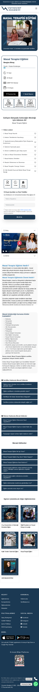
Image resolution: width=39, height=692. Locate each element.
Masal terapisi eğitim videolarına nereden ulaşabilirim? (15, 476)
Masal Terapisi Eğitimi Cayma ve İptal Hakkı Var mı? (17, 427)
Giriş (6, 230)
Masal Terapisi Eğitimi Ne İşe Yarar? (14, 451)
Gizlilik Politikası (6, 620)
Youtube (24, 627)
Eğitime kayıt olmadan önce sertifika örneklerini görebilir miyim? (17, 385)
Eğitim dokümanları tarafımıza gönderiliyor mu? (17, 483)
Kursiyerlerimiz (5, 602)
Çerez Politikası (6, 624)
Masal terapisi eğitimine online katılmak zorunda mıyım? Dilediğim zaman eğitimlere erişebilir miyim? (17, 469)
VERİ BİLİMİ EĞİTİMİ (7, 578)
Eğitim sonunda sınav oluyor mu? (13, 488)
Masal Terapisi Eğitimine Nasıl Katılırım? (15, 462)
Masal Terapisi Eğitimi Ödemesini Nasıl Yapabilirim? (15, 420)
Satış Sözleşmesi (6, 617)
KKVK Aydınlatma (6, 627)
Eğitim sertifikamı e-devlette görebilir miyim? (16, 391)
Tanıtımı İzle (12, 94)
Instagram (25, 620)
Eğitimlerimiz (5, 599)
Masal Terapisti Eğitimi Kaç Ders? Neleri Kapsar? (18, 457)
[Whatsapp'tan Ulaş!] (35, 684)
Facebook (25, 617)
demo (7, 256)
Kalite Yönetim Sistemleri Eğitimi (9, 551)
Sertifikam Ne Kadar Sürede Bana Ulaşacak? (16, 396)
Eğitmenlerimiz (5, 605)
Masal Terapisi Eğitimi (26, 551)
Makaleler (4, 608)
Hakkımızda (24, 599)
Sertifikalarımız (25, 602)
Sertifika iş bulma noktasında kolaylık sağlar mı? (17, 402)
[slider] (11, 251)
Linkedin (24, 624)
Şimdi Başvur (28, 94)
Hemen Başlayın (26, 1)
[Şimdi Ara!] (35, 678)
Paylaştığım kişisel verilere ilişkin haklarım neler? (17, 434)
